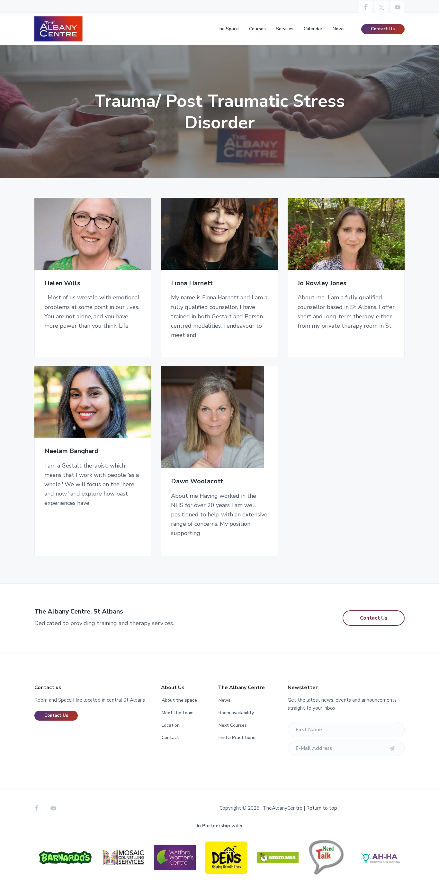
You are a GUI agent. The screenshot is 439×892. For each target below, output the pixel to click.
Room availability (236, 713)
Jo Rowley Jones (322, 283)
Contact (170, 737)
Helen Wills (62, 283)
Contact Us (383, 29)
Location (171, 725)
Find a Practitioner (238, 737)
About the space (179, 700)
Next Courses (233, 725)
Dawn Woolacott (197, 482)
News (224, 700)
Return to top (321, 808)
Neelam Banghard (71, 451)
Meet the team (177, 713)
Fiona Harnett (192, 283)
